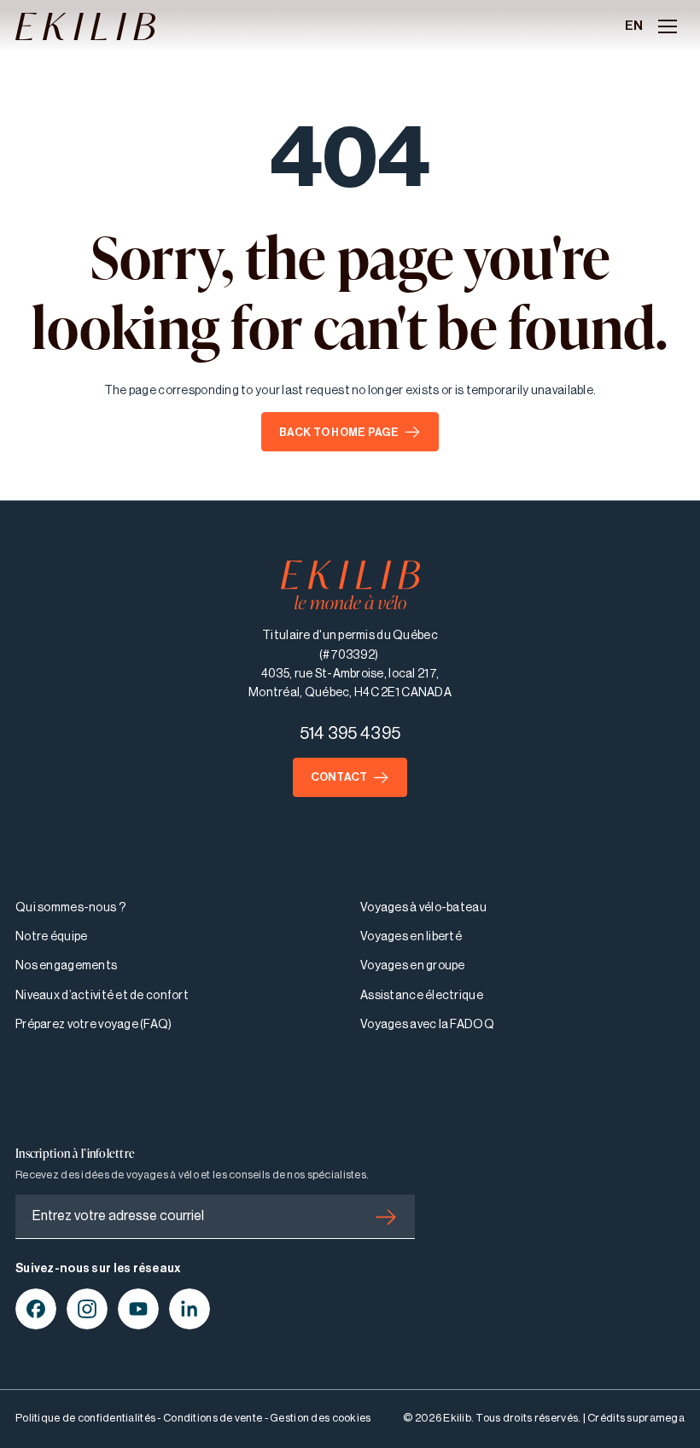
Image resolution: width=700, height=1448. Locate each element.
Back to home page (339, 432)
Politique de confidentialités (85, 1417)
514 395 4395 (350, 733)
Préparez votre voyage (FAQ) (93, 1025)
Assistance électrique (421, 996)
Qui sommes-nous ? (70, 908)
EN (634, 26)
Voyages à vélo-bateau (423, 908)
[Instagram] (87, 1308)
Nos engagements (66, 966)
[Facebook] (35, 1308)
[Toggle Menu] (667, 26)
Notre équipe (51, 937)
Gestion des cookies (320, 1417)
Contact (339, 776)
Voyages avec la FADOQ (427, 1025)
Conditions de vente (212, 1417)
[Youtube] (138, 1308)
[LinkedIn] (189, 1308)
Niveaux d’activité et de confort (102, 996)
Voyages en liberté (411, 937)
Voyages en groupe (412, 966)
